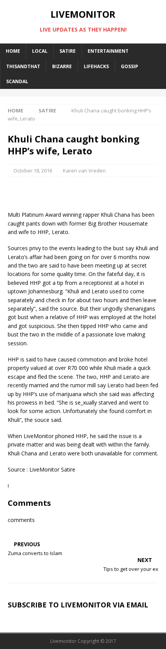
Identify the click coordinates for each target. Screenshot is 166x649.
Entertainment (108, 51)
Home (13, 51)
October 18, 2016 (33, 170)
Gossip (129, 66)
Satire (67, 51)
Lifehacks (96, 66)
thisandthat (23, 66)
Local (39, 51)
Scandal (17, 81)
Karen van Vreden (84, 170)
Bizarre (62, 66)
